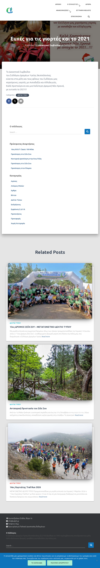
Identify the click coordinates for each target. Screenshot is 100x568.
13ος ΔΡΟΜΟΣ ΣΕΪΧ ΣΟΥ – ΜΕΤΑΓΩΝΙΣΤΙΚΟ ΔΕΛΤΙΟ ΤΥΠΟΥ (40, 327)
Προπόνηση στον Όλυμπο (21, 168)
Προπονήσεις (16, 214)
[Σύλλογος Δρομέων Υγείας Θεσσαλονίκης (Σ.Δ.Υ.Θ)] (9, 10)
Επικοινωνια (76, 16)
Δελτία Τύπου (22, 95)
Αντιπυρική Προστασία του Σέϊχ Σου (28, 408)
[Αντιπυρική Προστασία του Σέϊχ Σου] (50, 372)
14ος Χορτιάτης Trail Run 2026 (25, 487)
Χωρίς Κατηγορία (18, 223)
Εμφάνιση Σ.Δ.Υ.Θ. (18, 209)
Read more (46, 337)
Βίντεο (13, 195)
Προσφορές (16, 219)
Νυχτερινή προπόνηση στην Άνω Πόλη (26, 159)
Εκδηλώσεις (16, 205)
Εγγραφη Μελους (83, 10)
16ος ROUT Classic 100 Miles (22, 149)
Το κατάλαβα (36, 563)
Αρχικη (58, 4)
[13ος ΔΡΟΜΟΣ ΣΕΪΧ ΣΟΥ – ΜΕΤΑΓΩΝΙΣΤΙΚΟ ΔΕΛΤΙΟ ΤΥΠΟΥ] (50, 291)
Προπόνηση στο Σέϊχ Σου (21, 154)
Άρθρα (13, 191)
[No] (97, 560)
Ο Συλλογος (72, 4)
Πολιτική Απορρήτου (60, 563)
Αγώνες (14, 181)
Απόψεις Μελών (17, 186)
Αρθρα (88, 4)
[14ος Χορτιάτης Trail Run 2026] (50, 451)
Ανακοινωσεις (62, 10)
